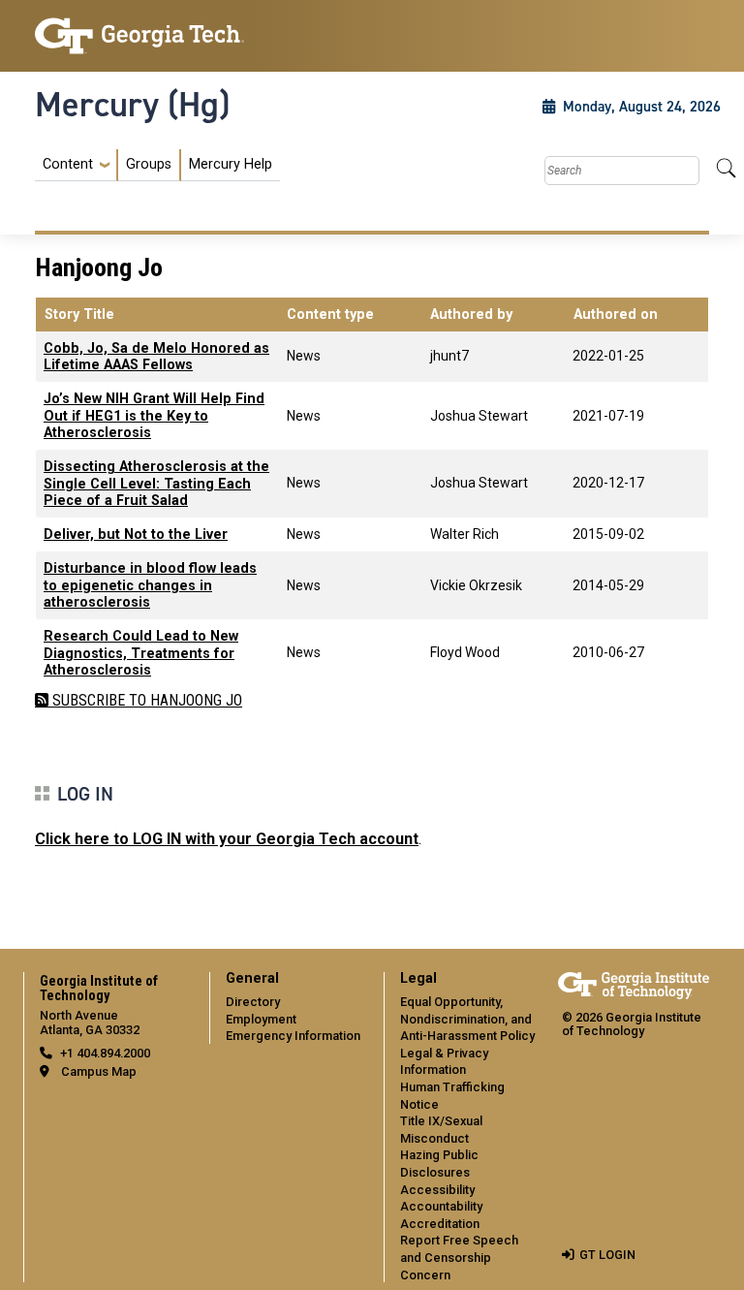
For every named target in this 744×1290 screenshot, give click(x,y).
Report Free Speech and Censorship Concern (459, 1257)
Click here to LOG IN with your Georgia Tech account (226, 839)
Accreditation (440, 1223)
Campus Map (99, 1071)
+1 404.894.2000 (105, 1053)
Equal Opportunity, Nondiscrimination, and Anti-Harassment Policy (467, 1018)
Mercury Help (230, 164)
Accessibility (437, 1189)
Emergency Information (293, 1035)
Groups (148, 164)
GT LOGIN (607, 1254)
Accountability (441, 1206)
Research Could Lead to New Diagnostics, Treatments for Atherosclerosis (141, 653)
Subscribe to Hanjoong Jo (145, 700)
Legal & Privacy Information (444, 1062)
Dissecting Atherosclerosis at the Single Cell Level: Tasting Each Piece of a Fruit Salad (156, 483)
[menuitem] (157, 165)
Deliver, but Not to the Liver (136, 534)
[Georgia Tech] (139, 36)
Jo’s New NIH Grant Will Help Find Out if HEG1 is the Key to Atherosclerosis (154, 416)
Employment (261, 1019)
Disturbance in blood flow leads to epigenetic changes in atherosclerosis (150, 585)
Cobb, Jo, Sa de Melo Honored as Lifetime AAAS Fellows (156, 356)
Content (68, 165)
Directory (253, 1001)
